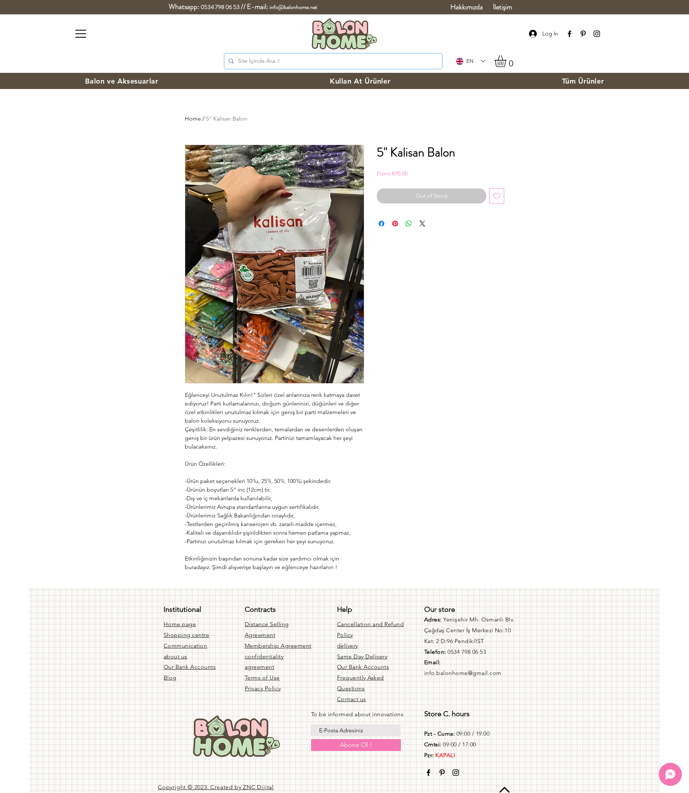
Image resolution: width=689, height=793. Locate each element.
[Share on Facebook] (381, 223)
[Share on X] (422, 223)
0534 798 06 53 (220, 7)
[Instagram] (596, 33)
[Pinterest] (583, 33)
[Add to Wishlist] (496, 195)
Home (193, 118)
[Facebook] (569, 33)
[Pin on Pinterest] (395, 223)
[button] (80, 34)
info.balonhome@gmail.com (463, 673)
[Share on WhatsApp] (408, 223)
